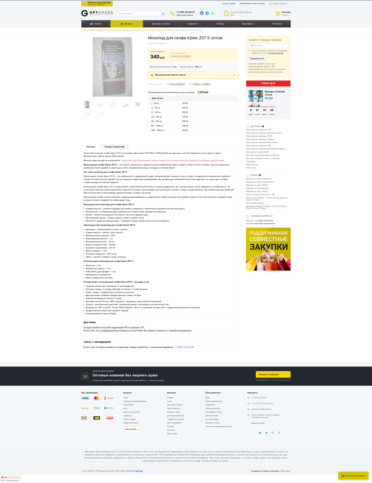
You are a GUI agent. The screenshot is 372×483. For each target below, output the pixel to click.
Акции (125, 398)
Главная (84, 30)
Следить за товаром (201, 84)
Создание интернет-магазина (265, 471)
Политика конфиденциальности (218, 426)
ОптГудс (139, 471)
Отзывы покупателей (115, 147)
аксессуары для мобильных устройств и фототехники (198, 160)
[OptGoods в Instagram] (273, 433)
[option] (268, 249)
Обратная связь (257, 423)
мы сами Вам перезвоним (262, 223)
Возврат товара (173, 412)
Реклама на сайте (212, 423)
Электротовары (97, 30)
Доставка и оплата (175, 405)
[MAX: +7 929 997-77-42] (201, 13)
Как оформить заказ (213, 412)
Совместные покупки (175, 419)
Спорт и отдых (129, 419)
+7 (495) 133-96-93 (186, 12)
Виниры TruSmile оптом (275, 93)
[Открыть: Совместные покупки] (268, 249)
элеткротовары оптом (161, 160)
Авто (125, 408)
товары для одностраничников (135, 160)
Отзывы (170, 426)
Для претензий (211, 416)
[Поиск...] (163, 13)
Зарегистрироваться (213, 401)
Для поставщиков (174, 423)
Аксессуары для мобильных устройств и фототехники (130, 30)
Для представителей (175, 416)
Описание (90, 147)
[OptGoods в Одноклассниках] (279, 433)
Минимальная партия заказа (252, 3)
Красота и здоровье (131, 412)
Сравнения (210, 405)
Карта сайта (172, 434)
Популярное (128, 405)
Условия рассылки (275, 53)
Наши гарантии (173, 408)
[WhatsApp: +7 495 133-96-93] (212, 13)
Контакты (171, 430)
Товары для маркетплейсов (134, 401)
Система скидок (212, 419)
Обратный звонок (185, 15)
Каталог (127, 392)
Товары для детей (130, 423)
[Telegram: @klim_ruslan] (207, 13)
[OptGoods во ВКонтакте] (260, 433)
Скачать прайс (228, 4)
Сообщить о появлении (180, 56)
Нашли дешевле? (177, 84)
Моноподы (160, 30)
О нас (169, 401)
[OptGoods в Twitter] (266, 433)
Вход (207, 398)
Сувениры (127, 416)
